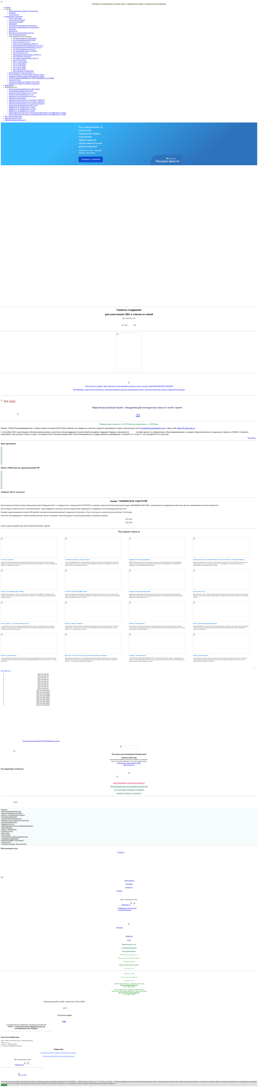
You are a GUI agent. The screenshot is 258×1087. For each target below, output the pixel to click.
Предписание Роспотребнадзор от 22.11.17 (27, 47)
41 (33, 741)
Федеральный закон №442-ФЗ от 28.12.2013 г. (24, 89)
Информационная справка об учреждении (23, 11)
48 (45, 741)
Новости (4, 809)
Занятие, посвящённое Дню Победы (12, 591)
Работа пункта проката (200, 655)
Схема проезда (14, 15)
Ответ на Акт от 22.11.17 (21, 42)
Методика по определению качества (21, 33)
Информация (9, 85)
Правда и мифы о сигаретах (74, 623)
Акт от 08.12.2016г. (19, 69)
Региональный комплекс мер (11, 811)
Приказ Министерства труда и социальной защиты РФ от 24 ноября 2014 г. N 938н (37, 114)
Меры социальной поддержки (11, 813)
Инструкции (13, 31)
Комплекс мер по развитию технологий (15, 820)
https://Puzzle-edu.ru (186, 428)
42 (35, 741)
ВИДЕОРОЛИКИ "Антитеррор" (12, 840)
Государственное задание (17, 34)
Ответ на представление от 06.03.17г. (25, 44)
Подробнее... (252, 438)
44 (38, 741)
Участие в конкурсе (7, 559)
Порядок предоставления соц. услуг (21, 94)
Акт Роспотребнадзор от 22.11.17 (24, 49)
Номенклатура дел (7, 824)
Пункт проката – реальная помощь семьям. (15, 623)
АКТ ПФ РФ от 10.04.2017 (22, 56)
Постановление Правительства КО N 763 (23, 105)
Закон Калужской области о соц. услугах (23, 93)
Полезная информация (9, 817)
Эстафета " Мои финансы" (138, 655)
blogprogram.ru (254, 667)
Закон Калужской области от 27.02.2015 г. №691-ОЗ (26, 100)
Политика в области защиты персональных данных (26, 76)
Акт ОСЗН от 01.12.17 (20, 53)
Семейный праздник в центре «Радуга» (77, 559)
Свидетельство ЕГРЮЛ (17, 20)
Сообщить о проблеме (90, 159)
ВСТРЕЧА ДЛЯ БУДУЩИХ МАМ (76, 591)
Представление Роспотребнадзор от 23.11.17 (28, 45)
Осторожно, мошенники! (10, 838)
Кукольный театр (198, 591)
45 (40, 741)
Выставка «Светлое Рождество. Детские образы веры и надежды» (86, 655)
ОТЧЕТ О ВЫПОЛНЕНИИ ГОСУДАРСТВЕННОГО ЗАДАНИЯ (31, 78)
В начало (26, 741)
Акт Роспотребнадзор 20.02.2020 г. (25, 38)
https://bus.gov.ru (129, 765)
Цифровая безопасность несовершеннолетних (17, 826)
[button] (2, 229)
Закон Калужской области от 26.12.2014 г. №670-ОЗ (26, 102)
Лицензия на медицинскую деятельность (23, 25)
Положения (13, 24)
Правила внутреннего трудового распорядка (24, 83)
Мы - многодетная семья (13, 116)
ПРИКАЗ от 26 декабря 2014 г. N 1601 (22, 107)
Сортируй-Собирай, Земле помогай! (13, 844)
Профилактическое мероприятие (139, 559)
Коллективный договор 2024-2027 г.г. (22, 73)
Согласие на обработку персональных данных (58, 1056)
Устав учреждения (15, 18)
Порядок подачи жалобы (17, 98)
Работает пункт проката (137, 623)
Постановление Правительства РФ (21, 91)
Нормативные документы (14, 16)
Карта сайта (5, 833)
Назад (31, 741)
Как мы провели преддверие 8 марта (205, 623)
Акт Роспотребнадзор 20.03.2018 (24, 40)
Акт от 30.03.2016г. (19, 64)
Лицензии (12, 29)
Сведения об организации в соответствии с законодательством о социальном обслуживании (129, 4)
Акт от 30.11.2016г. (19, 67)
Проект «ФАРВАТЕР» (9, 829)
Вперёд (51, 741)
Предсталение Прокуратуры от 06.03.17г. (27, 54)
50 (48, 741)
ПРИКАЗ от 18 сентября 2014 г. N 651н (22, 109)
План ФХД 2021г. (15, 80)
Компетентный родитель (13, 118)
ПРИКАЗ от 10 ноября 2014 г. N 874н (22, 111)
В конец (57, 741)
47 (43, 741)
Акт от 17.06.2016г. (19, 65)
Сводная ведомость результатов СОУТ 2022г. (24, 82)
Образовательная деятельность (15, 120)
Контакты (12, 13)
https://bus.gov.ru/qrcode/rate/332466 (129, 763)
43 (37, 741)
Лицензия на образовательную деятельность (24, 27)
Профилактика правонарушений (139, 591)
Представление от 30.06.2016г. (23, 71)
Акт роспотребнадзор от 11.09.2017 (25, 51)
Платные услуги (7, 831)
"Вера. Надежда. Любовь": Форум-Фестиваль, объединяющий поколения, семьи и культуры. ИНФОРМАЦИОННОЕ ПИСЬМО (129, 386)
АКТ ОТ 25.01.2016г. (20, 62)
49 (46, 741)
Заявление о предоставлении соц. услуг (22, 96)
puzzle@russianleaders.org (153, 428)
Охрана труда (6, 842)
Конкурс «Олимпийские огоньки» (13, 815)
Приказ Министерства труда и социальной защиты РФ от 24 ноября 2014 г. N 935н (37, 113)
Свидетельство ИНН (16, 22)
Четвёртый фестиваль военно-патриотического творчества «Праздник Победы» (219, 559)
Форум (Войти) (6, 828)
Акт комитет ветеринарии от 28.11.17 (26, 58)
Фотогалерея (5, 835)
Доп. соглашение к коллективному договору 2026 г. (26, 74)
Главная (7, 7)
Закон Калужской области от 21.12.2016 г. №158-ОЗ (26, 103)
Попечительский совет (9, 822)
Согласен (4, 1085)
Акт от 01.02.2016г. (19, 60)
